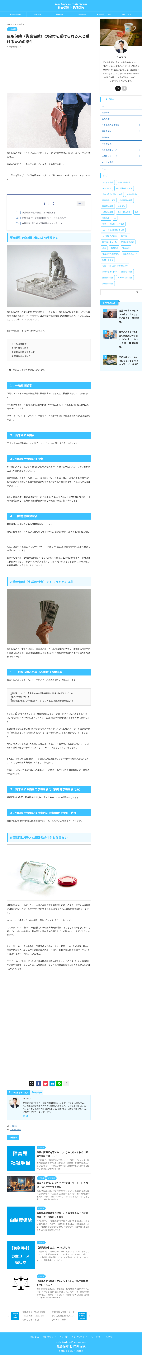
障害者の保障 (107, 277)
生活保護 (114, 248)
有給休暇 (106, 218)
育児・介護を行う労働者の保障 (115, 266)
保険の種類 (106, 188)
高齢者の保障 (107, 283)
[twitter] (31, 1083)
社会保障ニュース (104, 14)
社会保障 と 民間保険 (71, 7)
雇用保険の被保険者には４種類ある (38, 212)
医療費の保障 (107, 206)
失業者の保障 (15, 1129)
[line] (59, 1083)
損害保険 (82, 14)
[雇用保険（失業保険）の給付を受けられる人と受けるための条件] (52, 1083)
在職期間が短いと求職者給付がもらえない (42, 223)
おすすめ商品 (107, 182)
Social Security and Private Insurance (71, 1342)
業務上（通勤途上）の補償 (113, 224)
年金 (137, 212)
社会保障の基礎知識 (110, 254)
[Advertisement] (49, 69)
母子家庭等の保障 (109, 236)
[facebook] (38, 1083)
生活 (104, 248)
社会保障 (13, 1126)
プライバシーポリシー (94, 1337)
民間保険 (125, 236)
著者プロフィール (49, 1337)
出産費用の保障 (126, 200)
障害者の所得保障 (125, 277)
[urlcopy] (66, 1083)
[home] (27, 1116)
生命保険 (37, 14)
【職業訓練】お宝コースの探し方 (53, 1247)
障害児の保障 (126, 272)
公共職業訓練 (132, 194)
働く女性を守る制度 (124, 188)
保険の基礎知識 (124, 182)
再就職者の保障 (108, 200)
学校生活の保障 (124, 212)
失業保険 (121, 206)
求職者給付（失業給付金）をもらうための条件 (44, 218)
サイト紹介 (64, 1337)
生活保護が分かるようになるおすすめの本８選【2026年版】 (129, 361)
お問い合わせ (35, 1337)
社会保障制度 (15, 14)
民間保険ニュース (109, 242)
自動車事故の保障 (109, 272)
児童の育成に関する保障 (112, 194)
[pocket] (45, 1083)
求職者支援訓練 (127, 242)
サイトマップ (77, 1337)
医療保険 (60, 14)
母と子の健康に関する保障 (113, 230)
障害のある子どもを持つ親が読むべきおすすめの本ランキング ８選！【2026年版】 (128, 339)
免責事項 (109, 1337)
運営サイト (126, 14)
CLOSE (80, 203)
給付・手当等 (107, 260)
